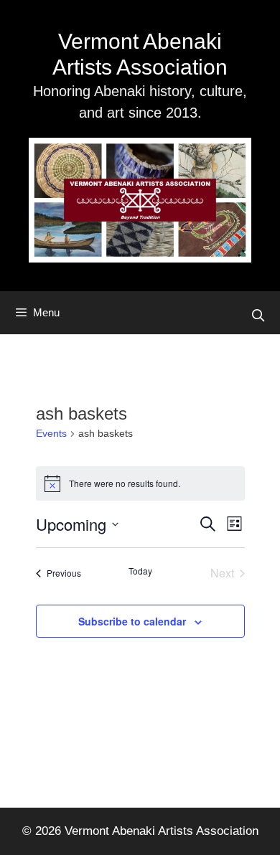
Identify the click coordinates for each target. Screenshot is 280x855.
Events (51, 433)
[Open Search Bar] (257, 316)
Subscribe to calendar (132, 621)
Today (140, 571)
